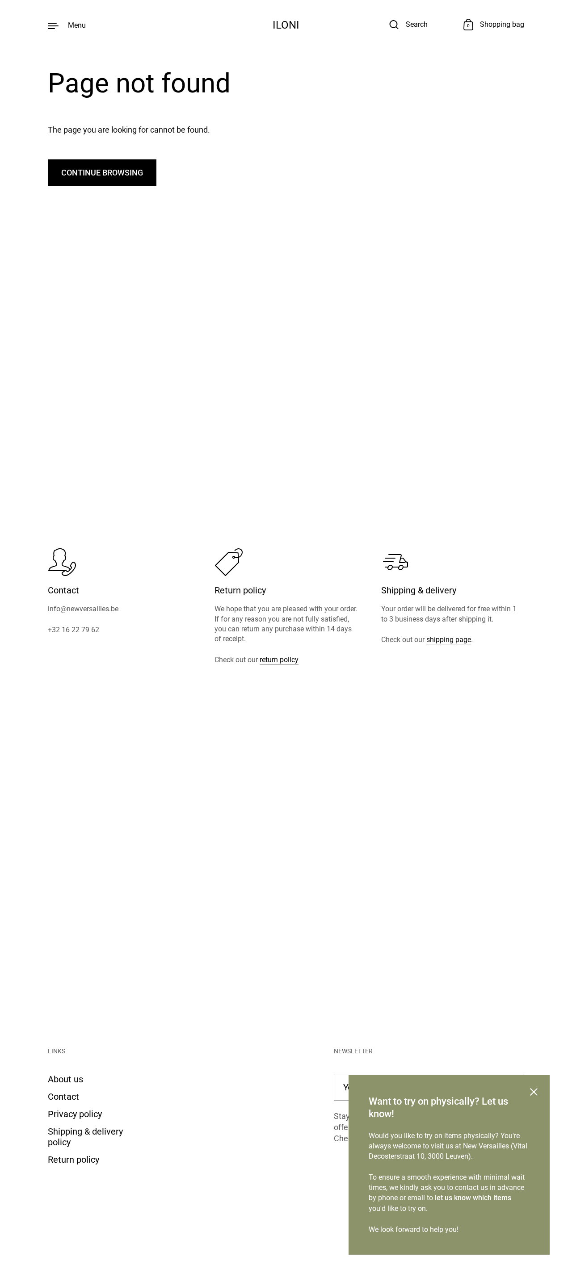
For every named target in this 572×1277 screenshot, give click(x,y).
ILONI (286, 25)
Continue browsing (102, 172)
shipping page (448, 639)
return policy (279, 659)
